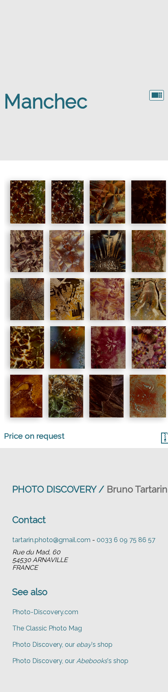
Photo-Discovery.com (45, 612)
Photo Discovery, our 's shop (62, 644)
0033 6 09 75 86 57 (126, 540)
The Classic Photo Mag (47, 628)
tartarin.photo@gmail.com (51, 540)
